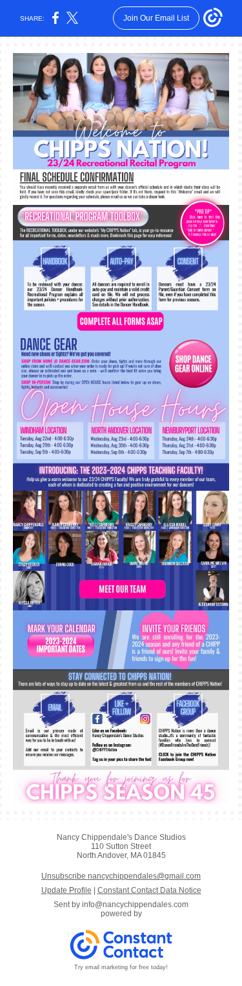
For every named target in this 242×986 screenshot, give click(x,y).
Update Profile (66, 890)
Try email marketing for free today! (121, 967)
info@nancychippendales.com (135, 904)
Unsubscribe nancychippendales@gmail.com (121, 876)
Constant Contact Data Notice (149, 890)
